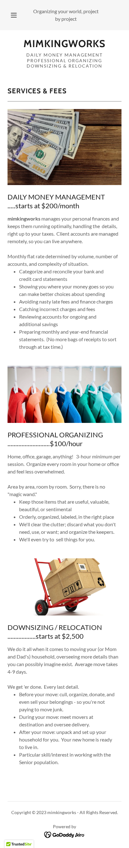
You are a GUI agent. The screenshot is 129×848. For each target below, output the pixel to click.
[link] (64, 44)
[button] (14, 15)
